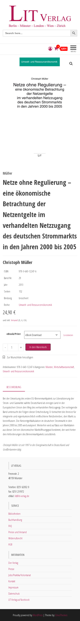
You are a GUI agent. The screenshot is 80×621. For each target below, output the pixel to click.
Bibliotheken (14, 513)
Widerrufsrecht (15, 538)
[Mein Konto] (50, 48)
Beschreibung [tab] (14, 387)
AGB (10, 544)
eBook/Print (14, 334)
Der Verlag (13, 563)
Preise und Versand (17, 532)
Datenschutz (14, 593)
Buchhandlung (15, 520)
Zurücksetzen (68, 335)
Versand (14, 320)
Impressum (13, 587)
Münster (49, 367)
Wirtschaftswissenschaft (64, 367)
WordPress (38, 615)
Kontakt (11, 581)
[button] (71, 63)
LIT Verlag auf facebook (18, 599)
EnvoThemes (61, 615)
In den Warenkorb (38, 347)
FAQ (10, 526)
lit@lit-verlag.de (22, 496)
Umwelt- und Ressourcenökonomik (35, 305)
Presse (11, 569)
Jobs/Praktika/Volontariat (19, 575)
